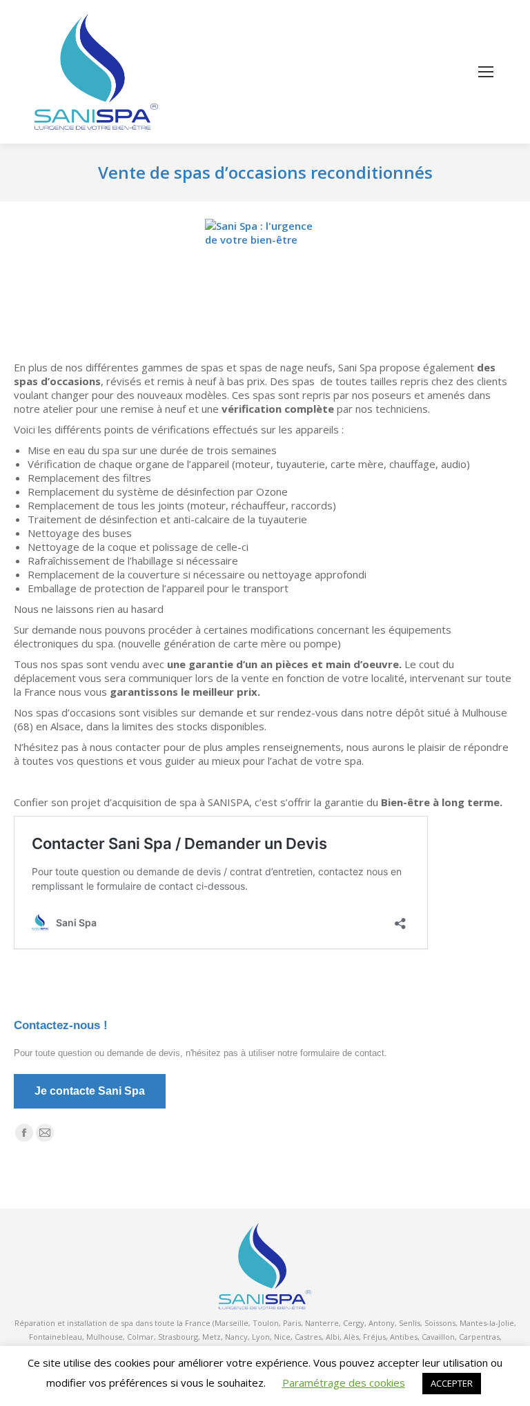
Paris (292, 1323)
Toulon (266, 1323)
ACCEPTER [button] (452, 1383)
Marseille (231, 1323)
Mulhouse (104, 1336)
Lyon (261, 1336)
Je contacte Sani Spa (90, 1091)
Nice (282, 1336)
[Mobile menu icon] (485, 71)
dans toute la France (172, 1323)
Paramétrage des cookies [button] (343, 1382)
